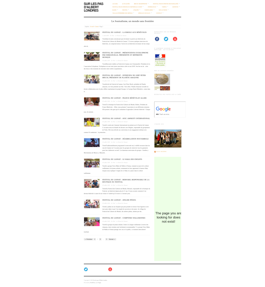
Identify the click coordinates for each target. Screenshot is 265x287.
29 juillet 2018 (106, 101)
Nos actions (163, 10)
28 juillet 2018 (106, 121)
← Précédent (88, 239)
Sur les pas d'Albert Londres (93, 7)
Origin (99, 282)
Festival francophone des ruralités (165, 4)
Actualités (126, 4)
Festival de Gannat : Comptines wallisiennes (123, 218)
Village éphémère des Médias (122, 13)
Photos (124, 10)
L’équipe (136, 10)
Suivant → (112, 239)
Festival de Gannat (121, 35)
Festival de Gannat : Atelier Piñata (119, 200)
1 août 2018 (105, 35)
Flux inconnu (162, 151)
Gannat (96, 26)
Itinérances (152, 7)
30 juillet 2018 (106, 60)
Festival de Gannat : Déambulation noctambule (125, 139)
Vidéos (164, 7)
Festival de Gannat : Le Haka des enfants (122, 159)
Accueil (115, 4)
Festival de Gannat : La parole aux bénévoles (124, 32)
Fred (113, 35)
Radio (114, 10)
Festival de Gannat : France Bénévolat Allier (124, 98)
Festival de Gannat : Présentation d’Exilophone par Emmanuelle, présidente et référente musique (125, 55)
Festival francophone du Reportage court (127, 7)
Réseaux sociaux (144, 13)
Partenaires (149, 10)
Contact (159, 13)
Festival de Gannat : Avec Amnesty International (126, 118)
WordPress (92, 282)
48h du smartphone (140, 4)
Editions (175, 7)
